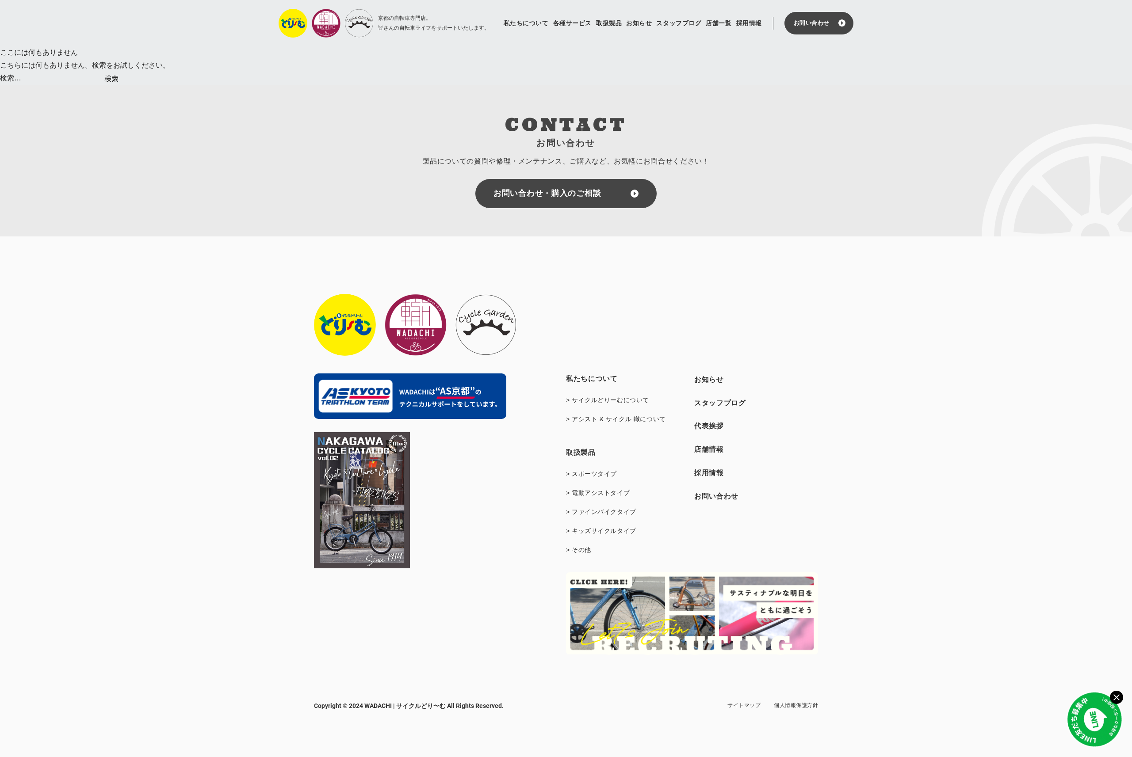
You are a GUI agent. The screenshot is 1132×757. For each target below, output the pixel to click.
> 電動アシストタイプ (598, 492)
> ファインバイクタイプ (601, 511)
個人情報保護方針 (796, 705)
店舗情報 (709, 449)
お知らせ (639, 23)
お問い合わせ (812, 22)
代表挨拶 (709, 426)
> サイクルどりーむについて (607, 399)
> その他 (578, 549)
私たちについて (526, 23)
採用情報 (749, 23)
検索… (10, 78)
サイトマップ (744, 705)
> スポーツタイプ (591, 473)
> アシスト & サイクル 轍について (616, 418)
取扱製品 (609, 23)
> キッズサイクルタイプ (601, 530)
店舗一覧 (718, 23)
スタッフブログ (678, 23)
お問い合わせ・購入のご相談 (547, 193)
